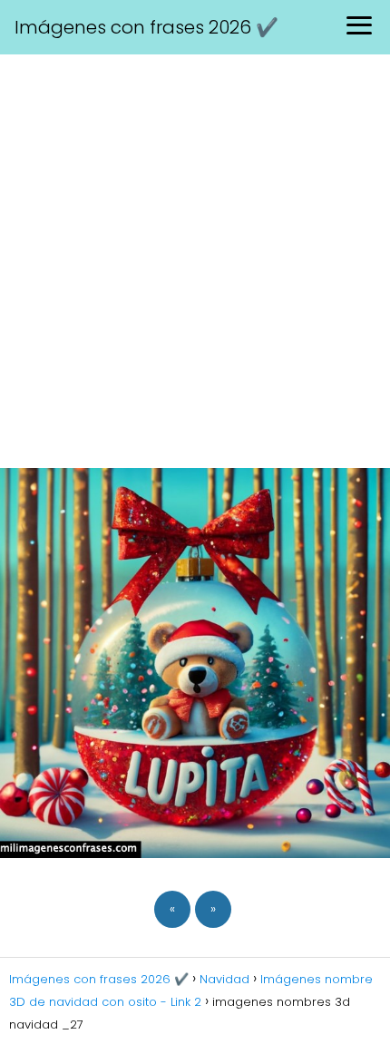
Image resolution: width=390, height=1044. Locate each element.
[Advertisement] (195, 258)
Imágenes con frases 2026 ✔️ (146, 27)
